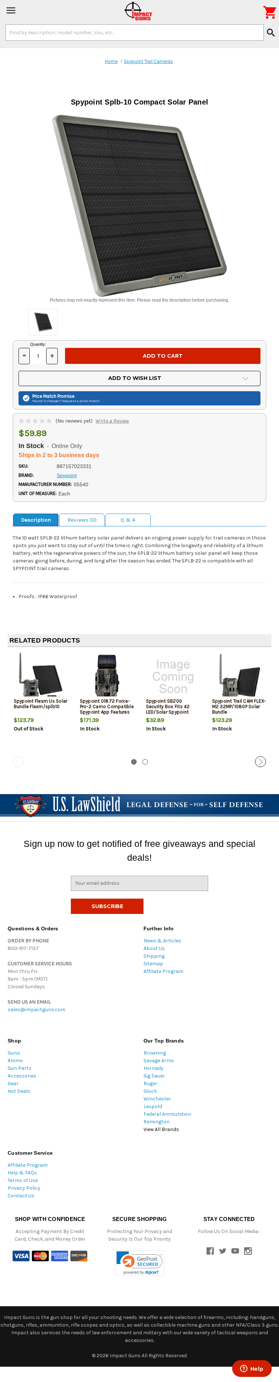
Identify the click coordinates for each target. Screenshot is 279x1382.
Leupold (152, 1106)
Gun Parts (20, 1068)
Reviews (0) (82, 520)
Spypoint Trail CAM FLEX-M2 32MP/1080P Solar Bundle (239, 706)
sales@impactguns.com (36, 1009)
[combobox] (134, 32)
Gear (13, 1083)
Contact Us (21, 1196)
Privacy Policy (24, 1188)
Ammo (15, 1060)
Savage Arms (158, 1060)
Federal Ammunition (167, 1114)
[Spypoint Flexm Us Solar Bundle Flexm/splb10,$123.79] (41, 676)
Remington (156, 1122)
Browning (154, 1053)
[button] (140, 1263)
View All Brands (161, 1129)
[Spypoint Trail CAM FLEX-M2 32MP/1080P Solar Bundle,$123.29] (239, 676)
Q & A (128, 520)
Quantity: (38, 344)
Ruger (150, 1083)
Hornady (153, 1068)
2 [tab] (145, 762)
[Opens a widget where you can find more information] (252, 1369)
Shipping (154, 956)
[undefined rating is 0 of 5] (36, 421)
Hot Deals (19, 1091)
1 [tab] (134, 762)
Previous (18, 761)
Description (36, 520)
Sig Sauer (154, 1076)
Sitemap (153, 964)
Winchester (157, 1099)
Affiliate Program (163, 971)
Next (260, 761)
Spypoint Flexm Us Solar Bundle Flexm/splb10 (41, 703)
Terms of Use (23, 1180)
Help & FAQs (22, 1173)
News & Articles (162, 941)
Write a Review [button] (112, 421)
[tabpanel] (41, 704)
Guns (14, 1053)
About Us (154, 948)
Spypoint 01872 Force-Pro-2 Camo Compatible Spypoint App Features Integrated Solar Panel (107, 709)
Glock (150, 1091)
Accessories (22, 1076)
